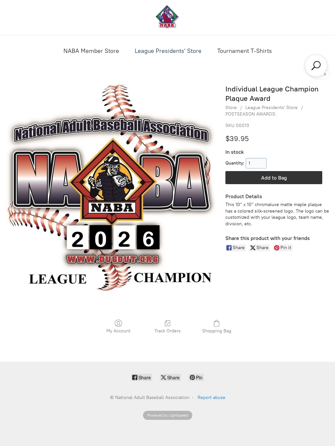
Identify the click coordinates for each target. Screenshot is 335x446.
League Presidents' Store (168, 51)
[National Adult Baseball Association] (167, 17)
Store (231, 107)
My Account (118, 331)
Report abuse (211, 397)
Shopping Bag (216, 331)
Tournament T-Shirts (244, 51)
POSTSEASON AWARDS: (250, 114)
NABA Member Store (91, 51)
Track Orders (167, 331)
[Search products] (316, 66)
